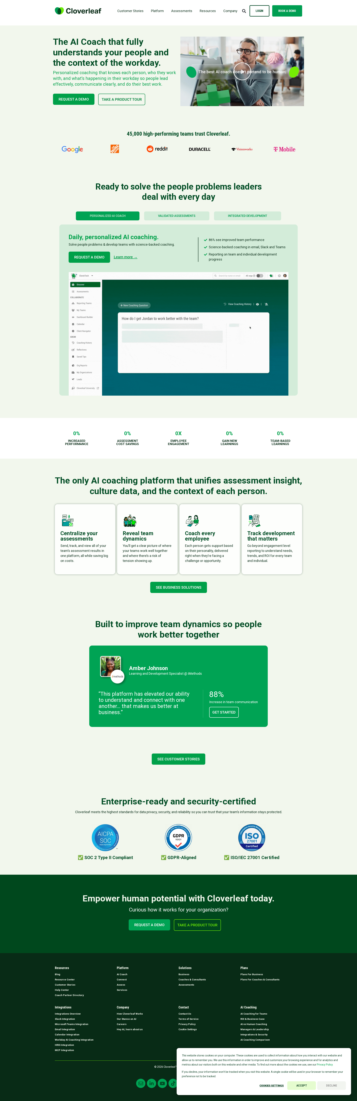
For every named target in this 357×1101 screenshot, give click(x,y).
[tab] (107, 215)
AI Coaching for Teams (253, 1013)
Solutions (185, 968)
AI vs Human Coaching (253, 1024)
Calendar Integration (67, 1034)
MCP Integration (64, 1050)
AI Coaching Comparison (255, 1039)
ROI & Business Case (252, 1019)
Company (230, 11)
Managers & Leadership (254, 1029)
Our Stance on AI (126, 1019)
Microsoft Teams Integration (71, 1024)
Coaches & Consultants (192, 979)
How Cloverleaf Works (130, 1013)
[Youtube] (162, 1083)
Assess (121, 984)
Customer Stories (130, 11)
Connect (122, 979)
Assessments (181, 11)
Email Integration (65, 1029)
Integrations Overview (68, 1013)
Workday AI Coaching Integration (74, 1039)
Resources (208, 11)
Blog (57, 974)
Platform (157, 11)
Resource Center (65, 979)
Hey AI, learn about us (130, 1029)
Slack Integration (65, 1019)
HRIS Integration (64, 1045)
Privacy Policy (187, 1024)
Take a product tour (122, 99)
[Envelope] (140, 1083)
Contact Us (184, 1013)
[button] (244, 11)
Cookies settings (272, 1085)
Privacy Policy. (325, 1064)
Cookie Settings (187, 1029)
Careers (121, 1024)
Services (122, 990)
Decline (331, 1085)
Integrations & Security (254, 1034)
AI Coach (122, 974)
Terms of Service (188, 1019)
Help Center (62, 990)
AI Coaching (248, 1007)
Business (183, 974)
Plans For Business (251, 974)
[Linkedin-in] (151, 1083)
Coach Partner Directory (69, 995)
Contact (183, 1007)
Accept (301, 1085)
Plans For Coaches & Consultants (259, 979)
